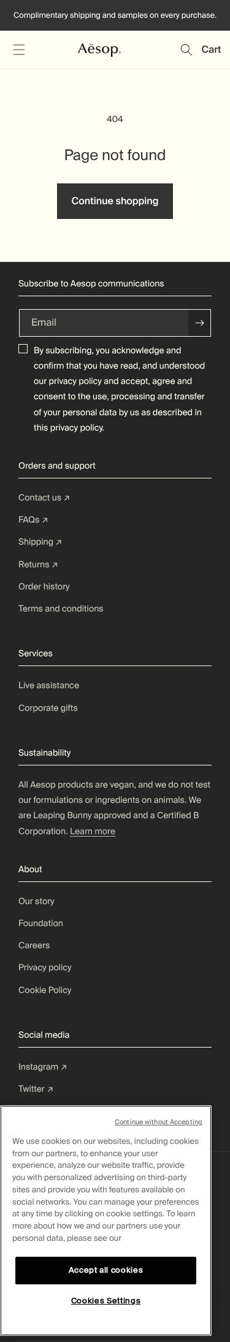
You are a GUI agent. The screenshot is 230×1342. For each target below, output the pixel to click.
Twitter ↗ (35, 1089)
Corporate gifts (48, 708)
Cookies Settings (106, 1300)
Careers (34, 945)
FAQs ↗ (33, 520)
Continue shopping (114, 200)
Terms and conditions (61, 609)
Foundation (40, 923)
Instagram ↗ (42, 1067)
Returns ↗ (38, 564)
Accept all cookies (106, 1270)
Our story (36, 901)
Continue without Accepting (158, 1122)
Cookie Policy (44, 990)
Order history (44, 586)
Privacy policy (45, 967)
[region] (106, 1220)
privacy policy (75, 381)
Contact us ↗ (44, 498)
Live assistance (48, 685)
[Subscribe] (199, 323)
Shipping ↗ (40, 542)
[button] (18, 50)
